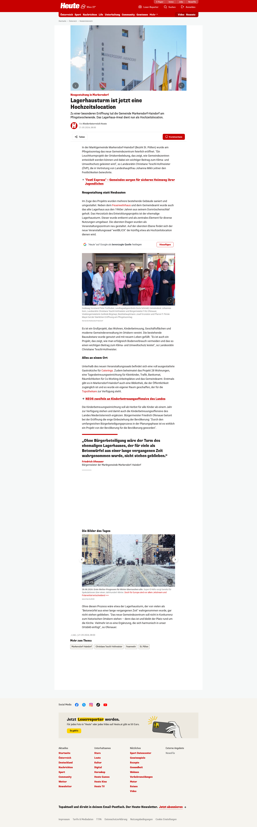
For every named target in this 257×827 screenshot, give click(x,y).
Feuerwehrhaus (121, 205)
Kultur (98, 762)
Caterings (107, 370)
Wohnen (134, 772)
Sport (78, 14)
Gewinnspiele (137, 757)
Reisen (134, 786)
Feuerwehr (131, 646)
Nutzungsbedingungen (141, 819)
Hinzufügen (165, 244)
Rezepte (134, 762)
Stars (97, 753)
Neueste (190, 14)
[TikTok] (98, 704)
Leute (97, 757)
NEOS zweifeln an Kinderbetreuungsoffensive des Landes (125, 399)
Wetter (63, 781)
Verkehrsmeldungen (141, 776)
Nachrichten (66, 767)
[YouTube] (105, 704)
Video (181, 14)
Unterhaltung (112, 14)
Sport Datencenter (140, 753)
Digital (98, 767)
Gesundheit (136, 767)
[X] (84, 704)
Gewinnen (142, 14)
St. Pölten (144, 646)
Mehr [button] (153, 14)
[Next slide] (175, 559)
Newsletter (65, 786)
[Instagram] (91, 704)
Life (101, 14)
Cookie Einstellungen (166, 819)
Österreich (66, 14)
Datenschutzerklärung (116, 819)
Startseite (62, 21)
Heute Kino (100, 781)
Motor (133, 781)
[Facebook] (77, 704)
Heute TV (99, 786)
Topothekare (89, 391)
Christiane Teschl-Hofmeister (109, 646)
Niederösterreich (86, 21)
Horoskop (99, 772)
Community (128, 14)
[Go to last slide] (82, 559)
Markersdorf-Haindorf (82, 646)
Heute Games (101, 776)
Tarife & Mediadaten (83, 819)
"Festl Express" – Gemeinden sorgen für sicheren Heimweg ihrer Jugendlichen (130, 182)
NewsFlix (170, 753)
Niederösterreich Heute (95, 123)
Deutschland (66, 762)
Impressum (64, 819)
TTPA (99, 819)
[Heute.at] (70, 5)
